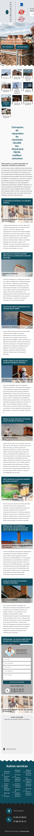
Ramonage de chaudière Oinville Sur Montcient (18, 778)
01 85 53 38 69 (11, 7)
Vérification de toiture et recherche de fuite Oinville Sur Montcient (7, 776)
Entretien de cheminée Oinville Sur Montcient (18, 793)
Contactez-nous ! (22, 47)
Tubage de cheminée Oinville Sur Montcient (29, 773)
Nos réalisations (8, 47)
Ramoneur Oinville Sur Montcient (18, 785)
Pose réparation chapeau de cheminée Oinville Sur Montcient (29, 781)
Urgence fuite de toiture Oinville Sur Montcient (7, 787)
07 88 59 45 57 (11, 17)
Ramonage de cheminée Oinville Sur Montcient (29, 792)
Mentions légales (24, 831)
